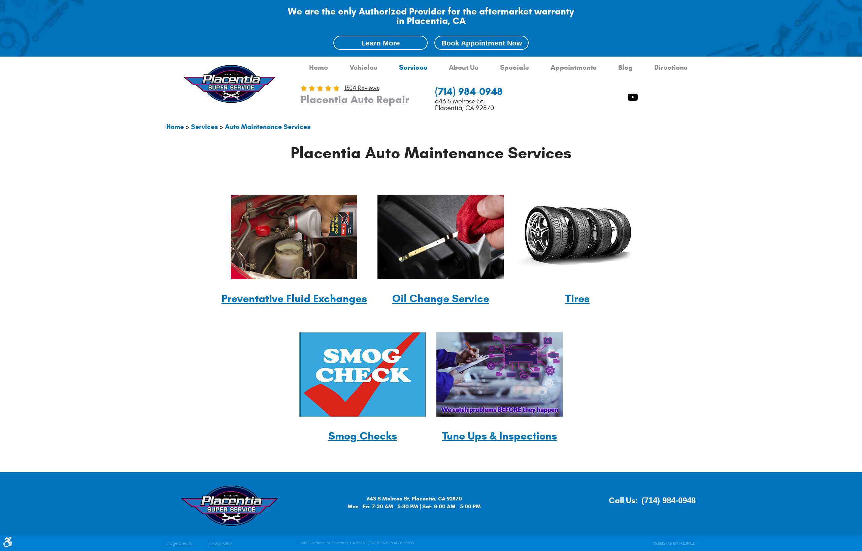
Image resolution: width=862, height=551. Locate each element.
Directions (671, 67)
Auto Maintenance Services (267, 127)
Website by (674, 543)
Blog (625, 67)
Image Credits (179, 543)
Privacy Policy (220, 543)
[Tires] (577, 277)
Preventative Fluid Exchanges (294, 298)
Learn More (380, 43)
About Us (463, 67)
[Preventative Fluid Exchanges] (294, 277)
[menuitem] (318, 67)
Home (318, 67)
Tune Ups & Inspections (499, 436)
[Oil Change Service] (440, 277)
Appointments (574, 67)
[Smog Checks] (362, 414)
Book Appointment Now (481, 43)
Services (413, 67)
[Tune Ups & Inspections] (499, 414)
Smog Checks (362, 436)
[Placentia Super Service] (229, 85)
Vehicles (363, 67)
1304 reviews (361, 88)
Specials (514, 67)
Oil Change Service (440, 298)
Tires (577, 298)
